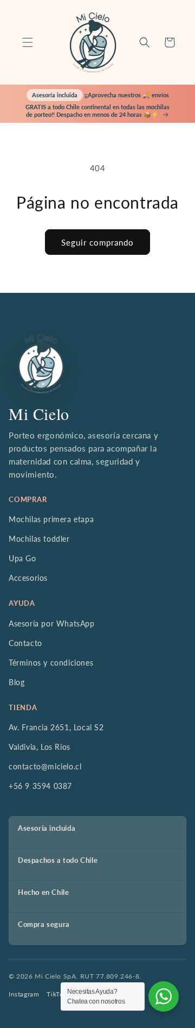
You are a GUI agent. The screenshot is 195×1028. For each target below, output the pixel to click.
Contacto (25, 643)
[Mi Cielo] (41, 363)
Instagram (24, 994)
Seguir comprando (97, 242)
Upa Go (22, 558)
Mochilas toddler (39, 538)
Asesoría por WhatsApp (52, 623)
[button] (27, 42)
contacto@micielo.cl (45, 766)
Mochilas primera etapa (51, 519)
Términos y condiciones (51, 662)
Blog (16, 682)
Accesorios (28, 577)
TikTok (57, 994)
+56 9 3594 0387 (40, 786)
